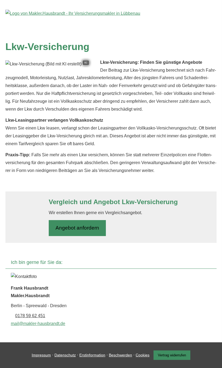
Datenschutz (65, 355)
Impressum (41, 355)
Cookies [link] (142, 355)
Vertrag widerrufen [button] (172, 355)
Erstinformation (92, 355)
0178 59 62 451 (30, 315)
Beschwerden (120, 355)
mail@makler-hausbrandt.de (38, 323)
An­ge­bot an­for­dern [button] (77, 228)
